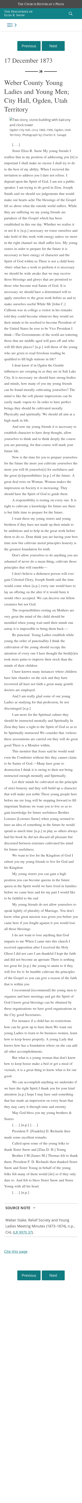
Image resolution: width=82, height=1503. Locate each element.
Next (53, 45)
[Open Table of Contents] (12, 25)
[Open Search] (70, 13)
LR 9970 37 (23, 1232)
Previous (29, 45)
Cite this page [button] (15, 1251)
